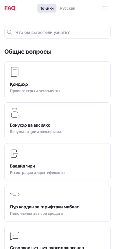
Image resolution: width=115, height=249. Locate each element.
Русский (67, 8)
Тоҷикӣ (47, 8)
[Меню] (105, 8)
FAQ (10, 8)
